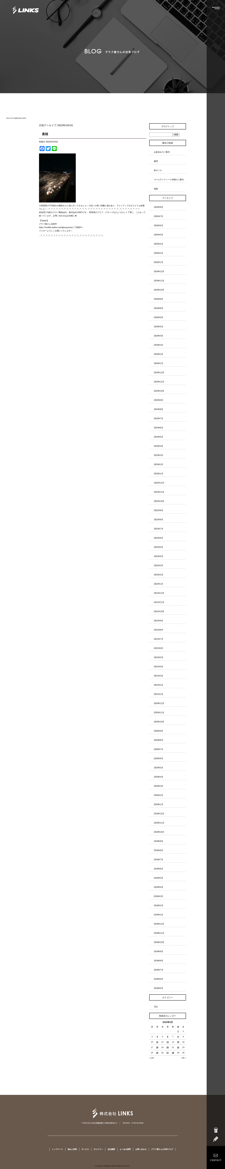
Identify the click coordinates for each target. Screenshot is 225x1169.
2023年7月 (158, 418)
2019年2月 (158, 905)
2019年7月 (158, 859)
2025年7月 (158, 216)
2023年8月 (158, 409)
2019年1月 (158, 915)
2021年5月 (158, 657)
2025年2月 (158, 253)
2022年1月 (158, 584)
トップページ (57, 1149)
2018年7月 (158, 970)
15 (178, 1042)
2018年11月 (159, 933)
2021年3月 (158, 676)
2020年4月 (158, 777)
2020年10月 (159, 722)
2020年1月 (158, 804)
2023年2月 (158, 464)
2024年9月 (158, 299)
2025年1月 (158, 262)
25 (157, 1053)
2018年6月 (158, 979)
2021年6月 (158, 648)
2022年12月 (159, 483)
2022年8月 (158, 519)
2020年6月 (158, 758)
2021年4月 (158, 666)
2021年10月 (159, 611)
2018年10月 (159, 942)
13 (168, 1042)
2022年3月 (158, 565)
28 (173, 1053)
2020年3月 (158, 786)
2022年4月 (158, 556)
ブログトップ (167, 126)
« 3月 (151, 1058)
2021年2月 (158, 685)
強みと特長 (72, 1149)
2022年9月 (158, 510)
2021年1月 (158, 694)
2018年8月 (158, 960)
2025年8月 (158, 207)
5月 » (184, 1058)
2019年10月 (159, 832)
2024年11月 (159, 281)
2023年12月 (159, 372)
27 (168, 1053)
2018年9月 (158, 951)
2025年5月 (158, 235)
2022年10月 (159, 501)
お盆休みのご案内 (162, 152)
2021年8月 (158, 630)
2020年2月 (158, 795)
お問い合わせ (140, 1149)
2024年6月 (158, 317)
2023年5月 (158, 437)
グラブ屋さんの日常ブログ (162, 1149)
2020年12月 (159, 703)
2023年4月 (158, 446)
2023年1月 (158, 473)
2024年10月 (159, 290)
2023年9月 (158, 400)
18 (157, 1047)
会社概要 (111, 1149)
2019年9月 (158, 841)
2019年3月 (158, 896)
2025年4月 (158, 244)
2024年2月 (158, 354)
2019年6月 (158, 869)
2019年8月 (158, 850)
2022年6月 (158, 538)
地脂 (156, 189)
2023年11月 (159, 382)
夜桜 (45, 134)
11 (157, 1042)
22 (178, 1047)
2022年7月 (158, 529)
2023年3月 (158, 455)
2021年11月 (159, 602)
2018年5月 (158, 988)
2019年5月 (158, 878)
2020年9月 (158, 731)
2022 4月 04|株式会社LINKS (16, 118)
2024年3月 (158, 345)
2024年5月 (158, 326)
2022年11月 (159, 492)
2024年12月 (159, 271)
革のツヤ (158, 170)
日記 (156, 1006)
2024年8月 (158, 308)
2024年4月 (158, 336)
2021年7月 (158, 639)
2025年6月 (158, 225)
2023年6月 (158, 428)
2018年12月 (159, 924)
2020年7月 (158, 749)
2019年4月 (158, 887)
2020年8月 (158, 740)
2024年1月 (158, 363)
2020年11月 (159, 712)
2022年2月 (158, 575)
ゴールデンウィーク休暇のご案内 (169, 179)
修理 (156, 161)
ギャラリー (98, 1149)
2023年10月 (159, 391)
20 (168, 1047)
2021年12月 (159, 593)
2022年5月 (158, 547)
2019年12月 (159, 813)
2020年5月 (158, 768)
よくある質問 (125, 1149)
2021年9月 (158, 620)
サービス (85, 1149)
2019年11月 (159, 823)
